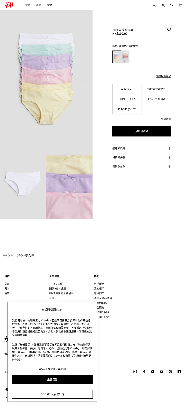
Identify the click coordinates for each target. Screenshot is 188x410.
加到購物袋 (141, 131)
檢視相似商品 (163, 76)
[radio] (116, 57)
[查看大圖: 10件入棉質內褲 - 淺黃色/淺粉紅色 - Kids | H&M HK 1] (46, 79)
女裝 (27, 5)
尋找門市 (99, 293)
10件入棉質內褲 (24, 255)
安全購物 (99, 307)
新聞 (51, 298)
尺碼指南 (166, 119)
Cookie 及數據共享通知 (52, 368)
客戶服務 (99, 283)
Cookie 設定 (101, 317)
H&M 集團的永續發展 (61, 293)
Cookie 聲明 (101, 312)
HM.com (8, 255)
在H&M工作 (56, 283)
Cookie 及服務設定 (52, 394)
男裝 (38, 5)
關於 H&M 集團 (57, 288)
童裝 (49, 5)
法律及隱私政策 (103, 298)
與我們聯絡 (100, 303)
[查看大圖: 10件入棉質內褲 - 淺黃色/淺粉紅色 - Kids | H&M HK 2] (23, 184)
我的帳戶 (99, 288)
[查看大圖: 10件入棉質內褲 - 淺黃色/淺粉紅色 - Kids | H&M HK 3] (69, 184)
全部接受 (52, 379)
